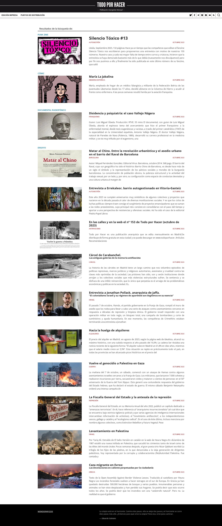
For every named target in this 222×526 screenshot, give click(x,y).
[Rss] (214, 15)
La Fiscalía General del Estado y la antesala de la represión (130, 397)
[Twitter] (190, 15)
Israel (92, 300)
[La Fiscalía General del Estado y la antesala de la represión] (60, 409)
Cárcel (92, 262)
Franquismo (94, 117)
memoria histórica (97, 80)
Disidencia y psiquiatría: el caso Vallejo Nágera (122, 113)
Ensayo (42, 148)
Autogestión (94, 42)
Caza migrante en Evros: (106, 465)
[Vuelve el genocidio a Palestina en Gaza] (60, 376)
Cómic (41, 73)
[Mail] (210, 15)
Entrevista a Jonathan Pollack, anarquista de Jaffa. (124, 292)
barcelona (94, 158)
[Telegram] (198, 15)
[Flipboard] (202, 15)
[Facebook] (194, 15)
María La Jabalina (101, 76)
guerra (92, 367)
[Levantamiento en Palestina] (60, 443)
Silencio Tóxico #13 (108, 38)
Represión (93, 401)
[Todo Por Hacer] (111, 6)
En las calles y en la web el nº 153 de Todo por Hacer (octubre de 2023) (134, 223)
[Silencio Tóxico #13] (60, 50)
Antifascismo (94, 229)
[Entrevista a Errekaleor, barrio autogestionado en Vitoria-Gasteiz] (60, 200)
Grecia (92, 472)
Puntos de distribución (33, 15)
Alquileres (94, 334)
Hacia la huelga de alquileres (109, 330)
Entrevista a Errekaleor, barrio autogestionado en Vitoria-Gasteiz (135, 188)
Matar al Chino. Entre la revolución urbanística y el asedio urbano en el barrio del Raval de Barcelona (135, 152)
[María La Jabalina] (60, 89)
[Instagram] (206, 15)
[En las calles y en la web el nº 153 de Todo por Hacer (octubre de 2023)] (60, 234)
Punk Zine (43, 35)
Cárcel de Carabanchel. (105, 255)
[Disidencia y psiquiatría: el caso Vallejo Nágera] (60, 126)
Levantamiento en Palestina (109, 431)
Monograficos (45, 511)
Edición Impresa (10, 15)
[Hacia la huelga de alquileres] (60, 343)
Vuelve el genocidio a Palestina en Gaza (116, 363)
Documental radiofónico (52, 110)
